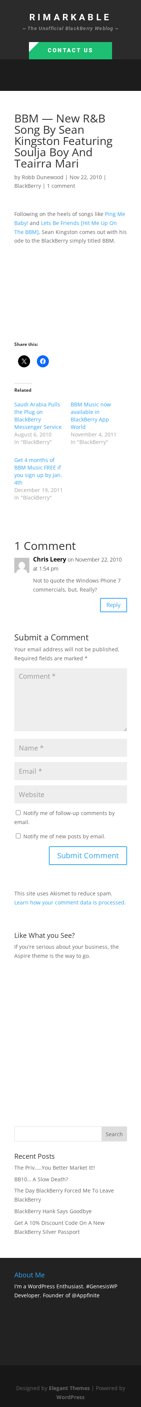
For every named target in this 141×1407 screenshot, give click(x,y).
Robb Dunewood (43, 177)
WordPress (70, 1397)
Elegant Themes (69, 1388)
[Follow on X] (63, 82)
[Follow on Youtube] (93, 82)
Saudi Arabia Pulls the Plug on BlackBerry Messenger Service (38, 415)
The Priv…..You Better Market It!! (54, 1167)
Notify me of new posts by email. (64, 836)
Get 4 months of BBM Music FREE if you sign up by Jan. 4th (38, 471)
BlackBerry (27, 185)
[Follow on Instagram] (78, 82)
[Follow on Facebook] (48, 82)
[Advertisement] (70, 1042)
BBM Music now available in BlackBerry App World (91, 415)
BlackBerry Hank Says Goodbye (53, 1211)
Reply (113, 604)
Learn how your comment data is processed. (70, 902)
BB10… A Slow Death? (41, 1179)
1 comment (61, 185)
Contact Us (70, 50)
